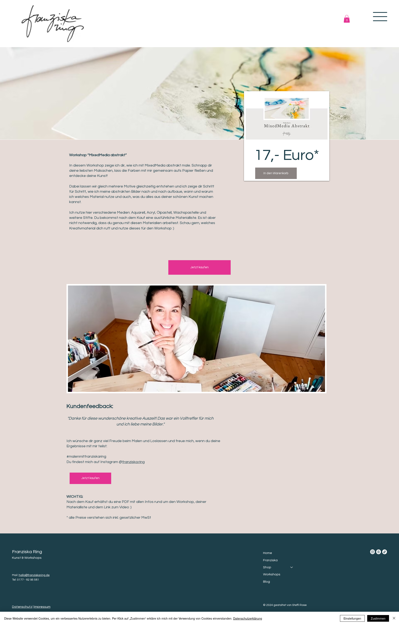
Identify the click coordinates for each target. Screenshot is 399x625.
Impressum (42, 606)
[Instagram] (372, 551)
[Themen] (378, 551)
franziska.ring (133, 462)
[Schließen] (394, 618)
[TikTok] (384, 551)
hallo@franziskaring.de (34, 575)
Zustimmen (378, 618)
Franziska (270, 560)
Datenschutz (22, 606)
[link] (347, 19)
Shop (267, 567)
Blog (266, 581)
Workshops (271, 574)
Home (267, 553)
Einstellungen (352, 618)
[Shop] (292, 567)
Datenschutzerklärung (247, 618)
